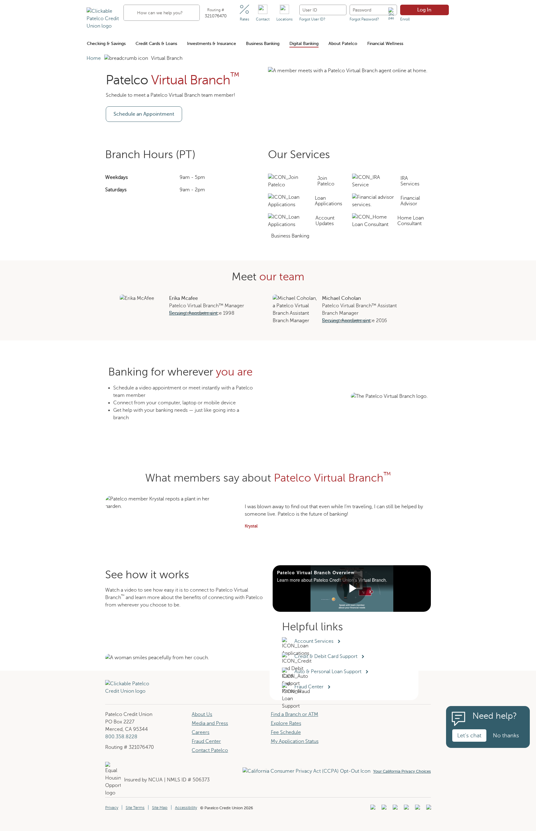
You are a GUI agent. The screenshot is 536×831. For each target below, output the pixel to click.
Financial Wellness (385, 43)
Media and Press (210, 723)
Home (94, 58)
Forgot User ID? (312, 19)
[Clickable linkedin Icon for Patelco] (372, 809)
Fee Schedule (286, 732)
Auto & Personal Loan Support (329, 671)
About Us (202, 714)
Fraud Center (206, 741)
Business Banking (262, 43)
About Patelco (342, 43)
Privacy (111, 808)
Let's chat (469, 735)
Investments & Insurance (211, 43)
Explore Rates (286, 723)
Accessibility (186, 808)
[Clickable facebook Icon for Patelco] (394, 809)
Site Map (160, 808)
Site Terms (135, 808)
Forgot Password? (364, 19)
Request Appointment (193, 313)
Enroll (405, 19)
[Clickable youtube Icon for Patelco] (383, 809)
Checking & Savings (106, 43)
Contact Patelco (210, 750)
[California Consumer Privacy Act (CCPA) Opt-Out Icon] (308, 771)
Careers (200, 732)
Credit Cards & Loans (156, 43)
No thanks (506, 735)
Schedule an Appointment (144, 114)
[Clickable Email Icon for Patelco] (428, 809)
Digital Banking (304, 43)
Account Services (314, 641)
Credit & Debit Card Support (327, 656)
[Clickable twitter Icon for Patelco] (416, 809)
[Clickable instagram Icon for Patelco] (405, 809)
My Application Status (295, 741)
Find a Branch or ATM (294, 714)
